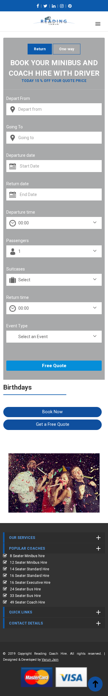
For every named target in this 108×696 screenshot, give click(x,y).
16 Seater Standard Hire (29, 576)
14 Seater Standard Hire (29, 569)
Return (40, 49)
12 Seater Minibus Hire (28, 562)
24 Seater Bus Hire (25, 589)
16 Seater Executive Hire (30, 582)
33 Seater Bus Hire (25, 596)
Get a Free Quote (52, 424)
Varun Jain (50, 660)
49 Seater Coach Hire (27, 602)
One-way (66, 49)
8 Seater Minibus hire (27, 556)
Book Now (52, 411)
